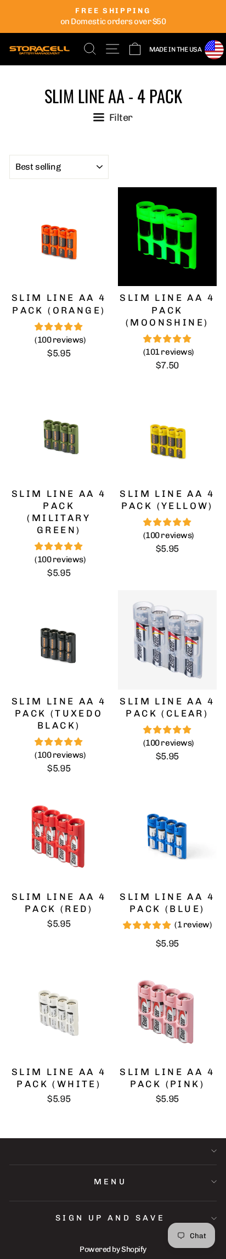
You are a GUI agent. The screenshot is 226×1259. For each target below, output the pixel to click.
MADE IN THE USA (175, 49)
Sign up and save (110, 1218)
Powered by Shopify (113, 1249)
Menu (110, 1182)
